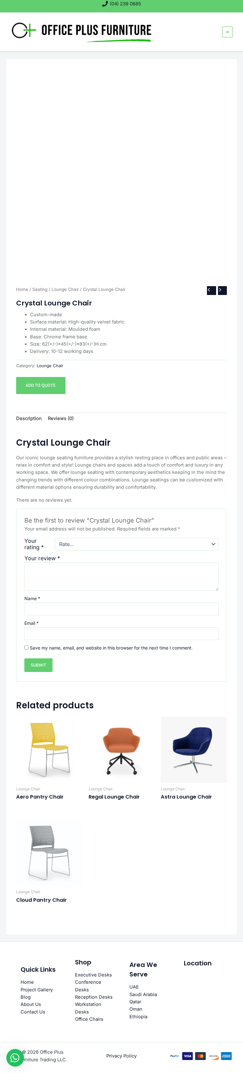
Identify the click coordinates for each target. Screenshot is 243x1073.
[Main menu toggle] (227, 32)
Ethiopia (138, 1017)
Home (22, 289)
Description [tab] (29, 418)
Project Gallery (37, 990)
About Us (31, 1004)
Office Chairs (89, 1019)
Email (31, 623)
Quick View (49, 777)
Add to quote (41, 385)
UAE (134, 987)
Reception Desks (94, 997)
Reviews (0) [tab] (61, 418)
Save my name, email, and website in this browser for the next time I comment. (111, 647)
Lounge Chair (65, 289)
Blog (26, 997)
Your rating (34, 544)
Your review (42, 558)
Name (32, 598)
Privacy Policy (121, 1056)
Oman (135, 1009)
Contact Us (33, 1012)
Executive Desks (93, 975)
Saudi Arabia (143, 994)
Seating (39, 289)
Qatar (135, 1002)
